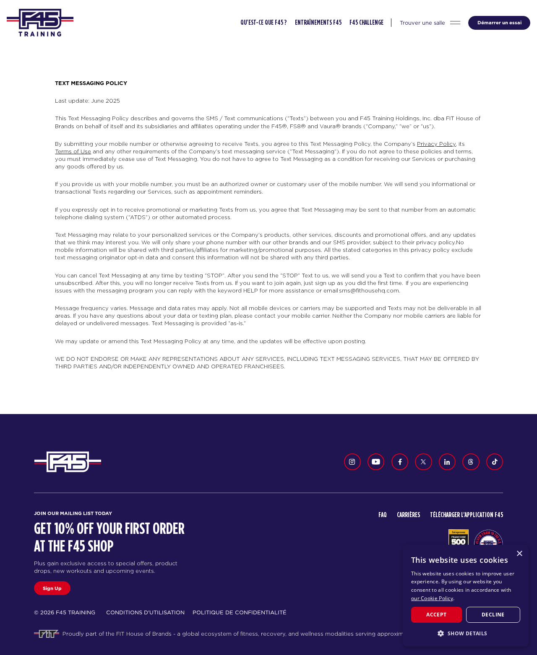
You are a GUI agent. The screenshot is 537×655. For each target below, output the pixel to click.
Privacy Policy (436, 144)
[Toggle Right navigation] (455, 22)
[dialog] (466, 596)
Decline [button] (493, 614)
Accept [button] (436, 614)
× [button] (519, 554)
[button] (465, 633)
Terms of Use (73, 151)
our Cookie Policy (432, 598)
